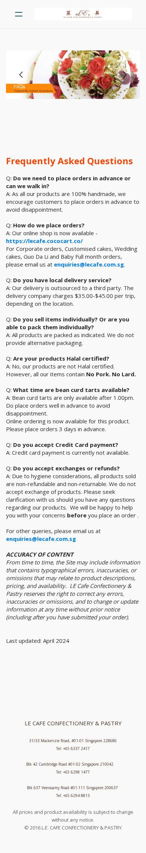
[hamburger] (18, 14)
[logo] (82, 14)
